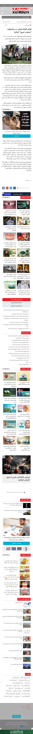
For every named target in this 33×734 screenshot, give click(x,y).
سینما (18, 22)
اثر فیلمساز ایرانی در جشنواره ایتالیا (22, 338)
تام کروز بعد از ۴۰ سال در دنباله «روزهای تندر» (19, 314)
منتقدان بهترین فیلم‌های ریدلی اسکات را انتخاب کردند (18, 328)
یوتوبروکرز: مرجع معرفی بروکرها (13, 694)
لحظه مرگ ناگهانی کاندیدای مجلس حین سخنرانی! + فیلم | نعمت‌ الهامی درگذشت (12, 504)
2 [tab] (22, 492)
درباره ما (28, 705)
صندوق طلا (8, 691)
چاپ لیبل (11, 688)
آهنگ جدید (27, 688)
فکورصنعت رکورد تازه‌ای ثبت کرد (16, 664)
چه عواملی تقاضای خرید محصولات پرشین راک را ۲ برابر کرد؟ (12, 624)
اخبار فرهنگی (22, 22)
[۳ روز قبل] (27, 632)
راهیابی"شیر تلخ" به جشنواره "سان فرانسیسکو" (20, 356)
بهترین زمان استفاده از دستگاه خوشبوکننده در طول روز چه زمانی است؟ (12, 617)
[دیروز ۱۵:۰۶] (27, 604)
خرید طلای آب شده (25, 685)
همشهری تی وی (4, 5)
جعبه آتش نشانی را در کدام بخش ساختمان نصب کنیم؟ (13, 637)
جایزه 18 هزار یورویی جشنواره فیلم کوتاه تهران (20, 340)
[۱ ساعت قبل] (16, 464)
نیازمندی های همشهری (19, 5)
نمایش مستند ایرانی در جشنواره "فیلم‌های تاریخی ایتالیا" (18, 349)
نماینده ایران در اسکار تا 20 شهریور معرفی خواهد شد (19, 360)
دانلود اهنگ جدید (26, 696)
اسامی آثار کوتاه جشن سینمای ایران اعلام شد (20, 344)
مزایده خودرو (16, 685)
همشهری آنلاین (20, 10)
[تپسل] (3, 109)
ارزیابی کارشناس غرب (24, 17)
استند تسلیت (9, 685)
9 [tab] (9, 492)
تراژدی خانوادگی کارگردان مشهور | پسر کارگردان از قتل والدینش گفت (15, 316)
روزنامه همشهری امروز (28, 5)
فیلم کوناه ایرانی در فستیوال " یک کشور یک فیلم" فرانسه (18, 336)
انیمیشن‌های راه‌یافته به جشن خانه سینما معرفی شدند (19, 347)
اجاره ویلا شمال (13, 680)
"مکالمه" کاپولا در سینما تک (24, 364)
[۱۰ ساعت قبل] (27, 505)
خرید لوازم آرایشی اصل (18, 683)
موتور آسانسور (16, 677)
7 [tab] (13, 492)
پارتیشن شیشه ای (26, 694)
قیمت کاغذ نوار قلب (18, 602)
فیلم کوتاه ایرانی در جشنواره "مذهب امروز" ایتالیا (19, 31)
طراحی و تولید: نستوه (16, 726)
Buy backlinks (26, 691)
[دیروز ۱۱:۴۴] (27, 618)
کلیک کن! (16, 136)
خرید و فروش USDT (25, 677)
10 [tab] (7, 492)
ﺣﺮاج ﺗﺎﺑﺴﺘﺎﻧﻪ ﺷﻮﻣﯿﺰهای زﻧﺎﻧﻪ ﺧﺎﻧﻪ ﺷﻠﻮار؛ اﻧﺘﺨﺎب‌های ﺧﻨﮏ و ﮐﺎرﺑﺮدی (12, 610)
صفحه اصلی (29, 22)
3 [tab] (20, 492)
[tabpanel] (16, 469)
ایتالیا (10, 70)
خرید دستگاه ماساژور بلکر (24, 680)
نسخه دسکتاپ (16, 716)
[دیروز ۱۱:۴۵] (27, 611)
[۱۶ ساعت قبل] (27, 512)
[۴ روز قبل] (27, 645)
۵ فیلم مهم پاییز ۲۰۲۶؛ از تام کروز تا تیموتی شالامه (18, 322)
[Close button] (32, 729)
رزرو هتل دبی (17, 696)
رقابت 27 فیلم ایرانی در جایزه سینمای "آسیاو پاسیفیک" (19, 353)
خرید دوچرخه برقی (19, 688)
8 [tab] (11, 492)
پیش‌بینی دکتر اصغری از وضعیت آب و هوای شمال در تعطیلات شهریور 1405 (12, 658)
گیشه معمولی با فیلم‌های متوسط (23, 358)
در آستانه (27, 362)
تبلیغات (28, 709)
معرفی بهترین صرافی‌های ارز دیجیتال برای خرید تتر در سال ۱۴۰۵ (12, 630)
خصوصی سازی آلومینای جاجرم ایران (15, 650)
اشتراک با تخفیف (16, 543)
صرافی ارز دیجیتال (17, 691)
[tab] (16, 299)
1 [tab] (24, 492)
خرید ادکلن (27, 683)
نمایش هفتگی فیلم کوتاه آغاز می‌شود (22, 351)
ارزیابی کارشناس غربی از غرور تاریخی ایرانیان (18, 478)
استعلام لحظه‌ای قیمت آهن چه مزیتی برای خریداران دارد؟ (12, 644)
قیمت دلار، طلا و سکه (26, 707)
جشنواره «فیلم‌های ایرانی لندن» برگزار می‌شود (20, 342)
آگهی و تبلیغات (10, 5)
